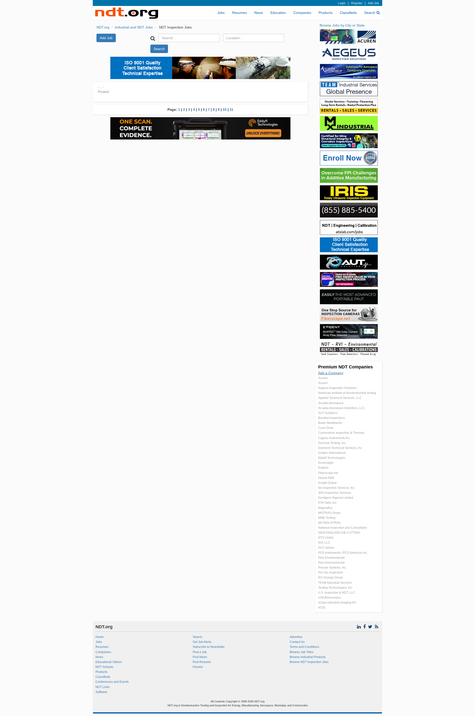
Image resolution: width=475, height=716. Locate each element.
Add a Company (330, 373)
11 (231, 109)
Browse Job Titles (301, 652)
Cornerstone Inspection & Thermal (341, 433)
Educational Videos (108, 662)
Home (99, 637)
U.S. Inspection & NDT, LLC (336, 592)
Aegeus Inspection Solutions (337, 388)
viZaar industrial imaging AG (337, 602)
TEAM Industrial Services (335, 582)
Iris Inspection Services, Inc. (336, 488)
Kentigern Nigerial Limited (335, 497)
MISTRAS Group (329, 513)
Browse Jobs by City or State (342, 25)
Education (278, 13)
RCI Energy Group (330, 577)
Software (101, 692)
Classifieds (348, 13)
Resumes (239, 13)
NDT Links (102, 687)
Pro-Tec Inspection (330, 572)
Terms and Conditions (304, 647)
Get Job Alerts (202, 642)
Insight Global (327, 483)
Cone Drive (325, 428)
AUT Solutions (327, 413)
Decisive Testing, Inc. (332, 443)
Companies (302, 13)
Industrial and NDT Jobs (134, 27)
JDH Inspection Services (334, 493)
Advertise (296, 637)
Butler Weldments (330, 423)
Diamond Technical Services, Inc (340, 448)
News (258, 13)
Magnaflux (325, 508)
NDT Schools (104, 667)
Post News (200, 657)
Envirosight (325, 463)
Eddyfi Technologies (331, 458)
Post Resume (202, 662)
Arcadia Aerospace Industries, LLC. (341, 408)
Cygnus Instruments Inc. (334, 438)
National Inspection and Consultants (342, 527)
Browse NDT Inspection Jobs (309, 662)
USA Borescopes (329, 597)
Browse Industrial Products (308, 657)
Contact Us (297, 642)
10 (225, 109)
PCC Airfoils (326, 548)
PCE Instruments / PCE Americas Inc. (343, 552)
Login (342, 3)
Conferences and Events (112, 682)
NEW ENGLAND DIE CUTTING (339, 532)
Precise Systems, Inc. (332, 567)
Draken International (332, 453)
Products (325, 13)
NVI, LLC (324, 542)
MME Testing (326, 518)
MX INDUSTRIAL (329, 522)
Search (369, 13)
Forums (198, 667)
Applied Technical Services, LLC (340, 398)
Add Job (373, 3)
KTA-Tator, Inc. (327, 502)
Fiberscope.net (328, 473)
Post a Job (200, 652)
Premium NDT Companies (345, 366)
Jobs (221, 13)
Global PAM (326, 478)
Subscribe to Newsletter (209, 647)
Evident (323, 467)
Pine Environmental (331, 557)
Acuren (323, 378)
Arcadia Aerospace (331, 403)
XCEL (322, 607)
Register (356, 3)
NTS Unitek (325, 537)
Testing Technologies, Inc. (335, 587)
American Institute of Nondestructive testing (347, 393)
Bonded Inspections (331, 418)
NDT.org (102, 27)
